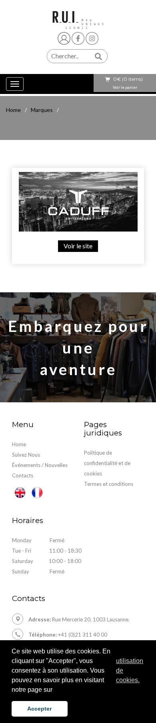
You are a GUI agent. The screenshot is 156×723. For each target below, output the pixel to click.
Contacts (22, 475)
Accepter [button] (39, 708)
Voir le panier (125, 87)
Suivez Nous (26, 454)
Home (13, 109)
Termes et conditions (108, 484)
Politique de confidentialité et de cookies (107, 463)
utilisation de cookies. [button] (129, 670)
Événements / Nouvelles (40, 465)
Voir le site (78, 246)
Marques (42, 109)
